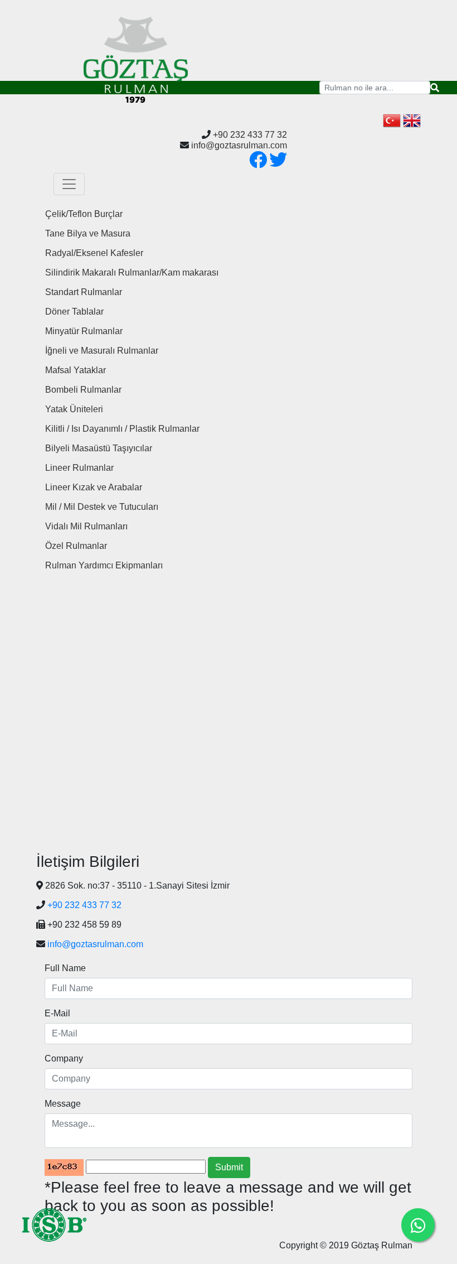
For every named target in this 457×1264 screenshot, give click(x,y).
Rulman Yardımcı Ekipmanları (104, 565)
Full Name (65, 968)
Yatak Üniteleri (74, 409)
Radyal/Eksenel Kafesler (94, 253)
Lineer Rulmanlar (79, 467)
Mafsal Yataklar (75, 370)
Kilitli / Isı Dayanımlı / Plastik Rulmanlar (122, 428)
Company (64, 1058)
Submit (229, 1167)
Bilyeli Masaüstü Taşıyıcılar (98, 448)
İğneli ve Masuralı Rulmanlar (101, 350)
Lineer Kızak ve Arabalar (93, 487)
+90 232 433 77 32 (250, 134)
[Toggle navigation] (69, 184)
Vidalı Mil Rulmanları (86, 526)
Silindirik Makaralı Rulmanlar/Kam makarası (131, 272)
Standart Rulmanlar (83, 292)
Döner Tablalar (74, 311)
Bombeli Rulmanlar (83, 389)
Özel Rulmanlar (76, 546)
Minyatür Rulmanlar (84, 331)
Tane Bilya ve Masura (87, 233)
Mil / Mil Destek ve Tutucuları (101, 507)
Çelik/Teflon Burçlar (84, 214)
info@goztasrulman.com (239, 145)
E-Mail (57, 1013)
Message (63, 1103)
